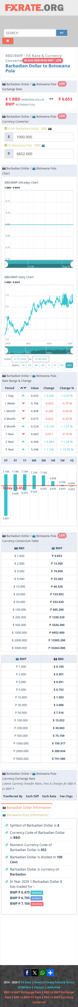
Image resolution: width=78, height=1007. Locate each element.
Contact (39, 987)
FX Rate (26, 982)
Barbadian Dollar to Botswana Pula (37, 68)
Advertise (53, 987)
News (38, 982)
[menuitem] (39, 264)
